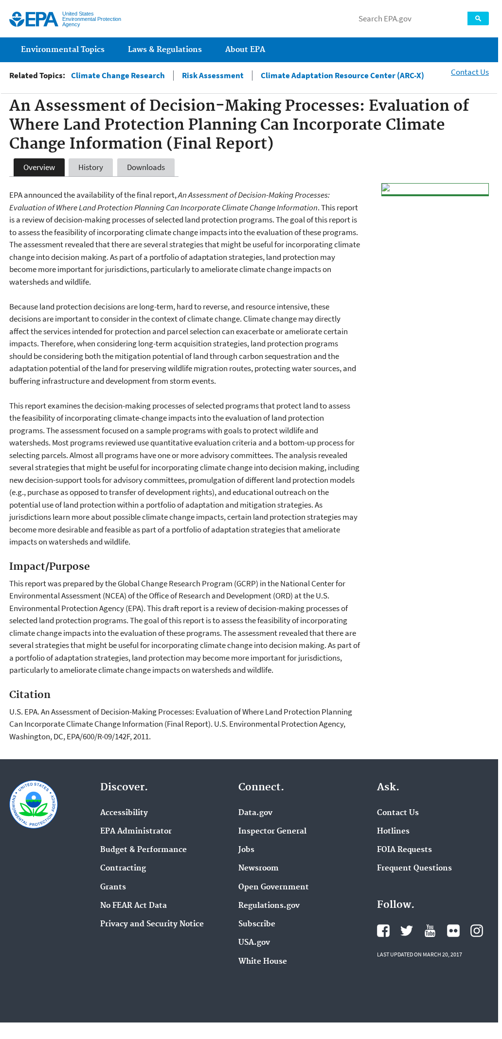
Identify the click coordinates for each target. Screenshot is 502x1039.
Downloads (146, 167)
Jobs (246, 850)
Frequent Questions (414, 868)
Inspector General (272, 831)
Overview (39, 167)
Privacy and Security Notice (152, 924)
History (90, 167)
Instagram (476, 930)
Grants (113, 887)
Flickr (453, 930)
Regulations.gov (269, 906)
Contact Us (470, 72)
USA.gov (254, 942)
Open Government (273, 887)
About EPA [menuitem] (245, 49)
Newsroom (258, 868)
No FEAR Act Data (133, 906)
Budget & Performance (143, 850)
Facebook (383, 930)
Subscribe (256, 924)
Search (478, 18)
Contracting (123, 868)
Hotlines (393, 831)
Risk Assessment (213, 75)
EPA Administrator (136, 831)
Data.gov (255, 813)
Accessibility (124, 813)
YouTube (430, 930)
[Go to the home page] (33, 19)
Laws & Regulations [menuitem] (165, 49)
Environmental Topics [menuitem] (63, 49)
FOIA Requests (404, 850)
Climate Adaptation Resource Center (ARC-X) (342, 75)
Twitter (406, 930)
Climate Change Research (118, 75)
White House (262, 961)
